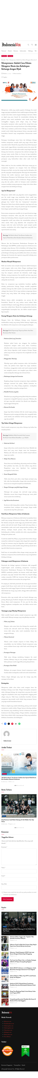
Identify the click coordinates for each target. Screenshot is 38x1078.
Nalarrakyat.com (8, 1030)
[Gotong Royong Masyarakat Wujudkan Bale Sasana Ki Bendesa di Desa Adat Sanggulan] (4, 1004)
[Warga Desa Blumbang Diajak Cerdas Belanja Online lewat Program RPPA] (4, 996)
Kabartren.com (7, 1021)
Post (7, 60)
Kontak (23, 1065)
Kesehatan (4, 56)
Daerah (10, 51)
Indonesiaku (23, 51)
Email (3, 876)
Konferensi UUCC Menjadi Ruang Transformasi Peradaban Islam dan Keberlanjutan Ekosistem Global (23, 984)
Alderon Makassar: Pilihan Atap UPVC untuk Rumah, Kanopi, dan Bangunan (23, 976)
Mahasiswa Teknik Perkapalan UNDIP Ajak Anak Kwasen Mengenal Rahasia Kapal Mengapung (22, 953)
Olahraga (30, 51)
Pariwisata (10, 56)
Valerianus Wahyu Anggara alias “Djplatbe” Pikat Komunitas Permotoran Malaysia (22, 937)
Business (16, 51)
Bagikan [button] (5, 77)
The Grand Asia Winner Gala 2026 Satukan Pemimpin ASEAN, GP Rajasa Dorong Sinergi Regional (23, 961)
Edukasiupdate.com (8, 1026)
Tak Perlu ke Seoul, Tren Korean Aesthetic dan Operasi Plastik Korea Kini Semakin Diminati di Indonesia (18, 778)
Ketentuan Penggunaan (6, 1065)
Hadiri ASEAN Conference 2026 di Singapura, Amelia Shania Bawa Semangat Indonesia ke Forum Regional (23, 968)
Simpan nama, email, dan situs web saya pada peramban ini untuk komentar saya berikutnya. (20, 893)
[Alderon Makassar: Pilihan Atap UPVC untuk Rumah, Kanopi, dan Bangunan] (4, 981)
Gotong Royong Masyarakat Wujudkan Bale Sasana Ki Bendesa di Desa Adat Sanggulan (23, 1000)
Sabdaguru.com (7, 1032)
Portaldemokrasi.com (9, 1023)
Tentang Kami (17, 1065)
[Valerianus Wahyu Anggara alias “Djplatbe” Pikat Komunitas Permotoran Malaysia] (4, 942)
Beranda (3, 60)
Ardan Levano (7, 741)
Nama (3, 868)
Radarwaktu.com (8, 1034)
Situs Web (4, 884)
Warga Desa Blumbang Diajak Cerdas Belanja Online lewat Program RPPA (23, 992)
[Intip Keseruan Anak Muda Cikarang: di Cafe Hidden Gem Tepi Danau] (19, 816)
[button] (28, 45)
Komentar (4, 847)
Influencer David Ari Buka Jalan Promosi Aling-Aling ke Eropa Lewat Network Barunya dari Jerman (23, 945)
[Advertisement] (19, 21)
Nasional (3, 51)
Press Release (7, 1036)
